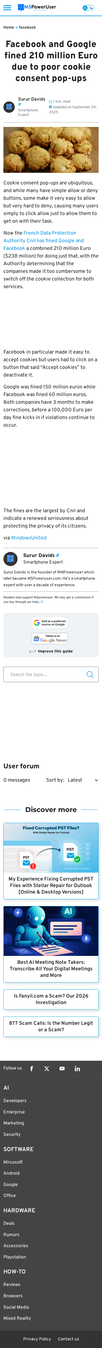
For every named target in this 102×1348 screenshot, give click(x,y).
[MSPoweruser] (37, 8)
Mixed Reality (17, 1318)
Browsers (13, 1296)
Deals (9, 1223)
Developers (15, 1101)
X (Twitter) (46, 1068)
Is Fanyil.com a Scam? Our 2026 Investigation (51, 999)
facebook (27, 27)
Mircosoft (13, 1162)
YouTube (62, 1068)
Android (11, 1173)
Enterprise (14, 1112)
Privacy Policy (37, 1339)
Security (11, 1134)
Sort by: (55, 780)
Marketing (13, 1123)
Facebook (31, 1068)
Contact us (68, 1339)
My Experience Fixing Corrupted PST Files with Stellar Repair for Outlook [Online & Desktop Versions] (51, 886)
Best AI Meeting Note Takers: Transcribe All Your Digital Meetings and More (51, 969)
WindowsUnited (28, 538)
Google (10, 1185)
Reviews (11, 1285)
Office (9, 1196)
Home (8, 27)
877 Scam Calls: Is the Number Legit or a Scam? (51, 1026)
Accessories (15, 1246)
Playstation (14, 1257)
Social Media (16, 1307)
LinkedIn (77, 1068)
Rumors (11, 1235)
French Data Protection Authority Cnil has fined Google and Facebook (43, 241)
